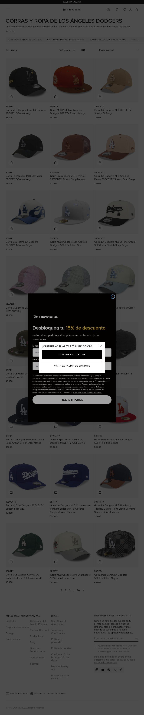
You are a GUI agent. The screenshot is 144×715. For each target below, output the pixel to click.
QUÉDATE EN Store (72, 354)
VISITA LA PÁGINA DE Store (72, 365)
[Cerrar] (100, 346)
